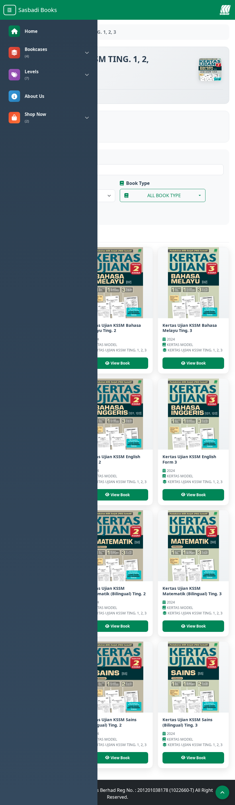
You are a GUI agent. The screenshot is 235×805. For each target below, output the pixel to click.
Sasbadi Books (37, 10)
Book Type (138, 183)
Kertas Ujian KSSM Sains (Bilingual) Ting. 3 (187, 722)
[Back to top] (222, 792)
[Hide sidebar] (9, 10)
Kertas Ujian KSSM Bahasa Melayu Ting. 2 (114, 328)
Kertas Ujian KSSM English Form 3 (189, 459)
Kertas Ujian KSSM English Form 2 (113, 459)
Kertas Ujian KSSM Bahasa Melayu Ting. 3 (189, 328)
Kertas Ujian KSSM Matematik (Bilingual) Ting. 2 (116, 591)
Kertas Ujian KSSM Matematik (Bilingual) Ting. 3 (192, 591)
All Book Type (164, 195)
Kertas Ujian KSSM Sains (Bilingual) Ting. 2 (111, 722)
